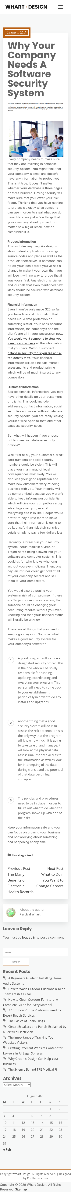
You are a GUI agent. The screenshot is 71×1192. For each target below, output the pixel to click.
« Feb (7, 1149)
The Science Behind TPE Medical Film (34, 1069)
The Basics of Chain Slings (26, 1021)
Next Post (55, 868)
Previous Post (19, 868)
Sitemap (21, 1189)
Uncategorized (22, 855)
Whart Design (21, 1174)
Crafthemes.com (37, 1178)
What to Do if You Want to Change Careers (49, 880)
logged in (29, 937)
